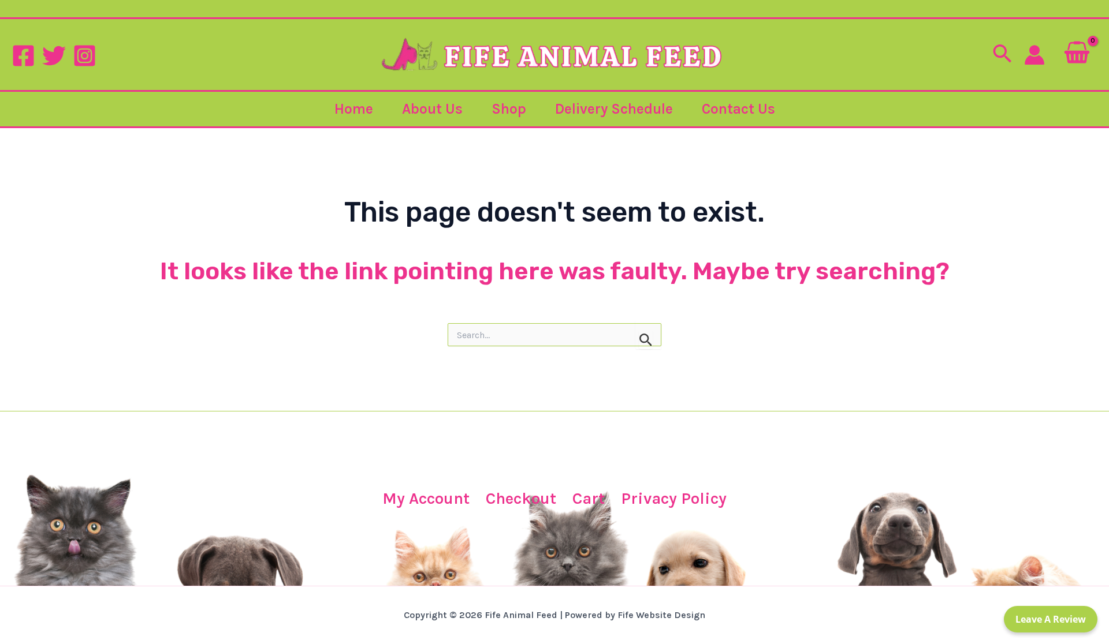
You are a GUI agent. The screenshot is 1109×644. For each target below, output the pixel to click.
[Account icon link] (1034, 54)
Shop (509, 108)
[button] (1002, 55)
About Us (432, 108)
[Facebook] (23, 56)
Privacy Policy (674, 498)
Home (353, 108)
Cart (588, 498)
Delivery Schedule (614, 108)
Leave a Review (1050, 619)
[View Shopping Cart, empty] (1076, 54)
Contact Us (738, 108)
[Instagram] (84, 56)
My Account (426, 498)
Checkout (521, 498)
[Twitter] (54, 56)
